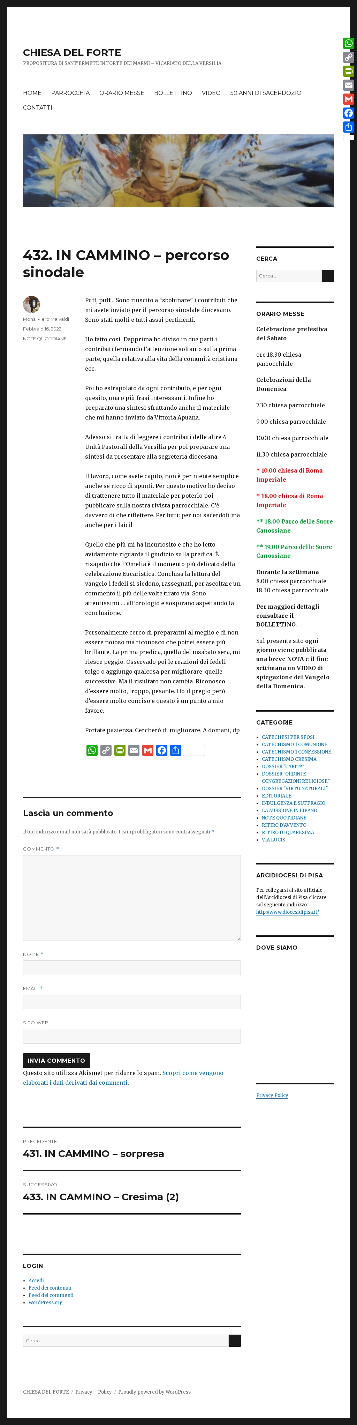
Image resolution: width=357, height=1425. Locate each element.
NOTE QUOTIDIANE (45, 338)
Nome (33, 954)
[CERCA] (235, 1341)
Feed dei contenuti (50, 1288)
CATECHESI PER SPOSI (288, 737)
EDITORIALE (276, 796)
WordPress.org (46, 1303)
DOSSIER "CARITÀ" (283, 767)
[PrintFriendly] (349, 71)
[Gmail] (349, 99)
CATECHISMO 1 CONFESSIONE (296, 752)
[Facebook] (349, 113)
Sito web (36, 1022)
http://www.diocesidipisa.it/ (287, 912)
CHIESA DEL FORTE (72, 52)
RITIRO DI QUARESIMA (288, 833)
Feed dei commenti (51, 1295)
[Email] (349, 85)
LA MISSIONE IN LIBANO (289, 811)
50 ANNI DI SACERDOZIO (266, 93)
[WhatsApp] (349, 43)
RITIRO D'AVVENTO (284, 825)
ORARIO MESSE (121, 93)
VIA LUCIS (273, 840)
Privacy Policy (272, 1095)
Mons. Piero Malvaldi (46, 319)
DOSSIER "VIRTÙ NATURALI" (295, 789)
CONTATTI (37, 107)
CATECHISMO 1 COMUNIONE (294, 745)
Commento (41, 849)
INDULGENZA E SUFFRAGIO (293, 803)
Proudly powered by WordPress (154, 1392)
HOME (32, 93)
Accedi (36, 1281)
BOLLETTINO (173, 93)
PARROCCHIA (70, 93)
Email (33, 989)
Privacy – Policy (93, 1392)
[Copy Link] (349, 57)
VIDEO (211, 93)
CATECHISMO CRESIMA (289, 759)
